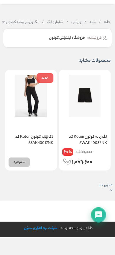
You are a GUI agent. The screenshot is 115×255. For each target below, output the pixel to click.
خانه (104, 22)
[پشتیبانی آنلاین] (98, 214)
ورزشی (73, 22)
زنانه (90, 22)
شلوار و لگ (52, 22)
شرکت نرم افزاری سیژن (40, 228)
